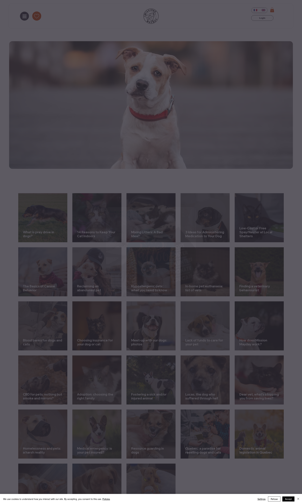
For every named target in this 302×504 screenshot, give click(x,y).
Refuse (274, 499)
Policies (106, 499)
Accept (288, 499)
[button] (199, 204)
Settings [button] (261, 499)
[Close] (298, 498)
